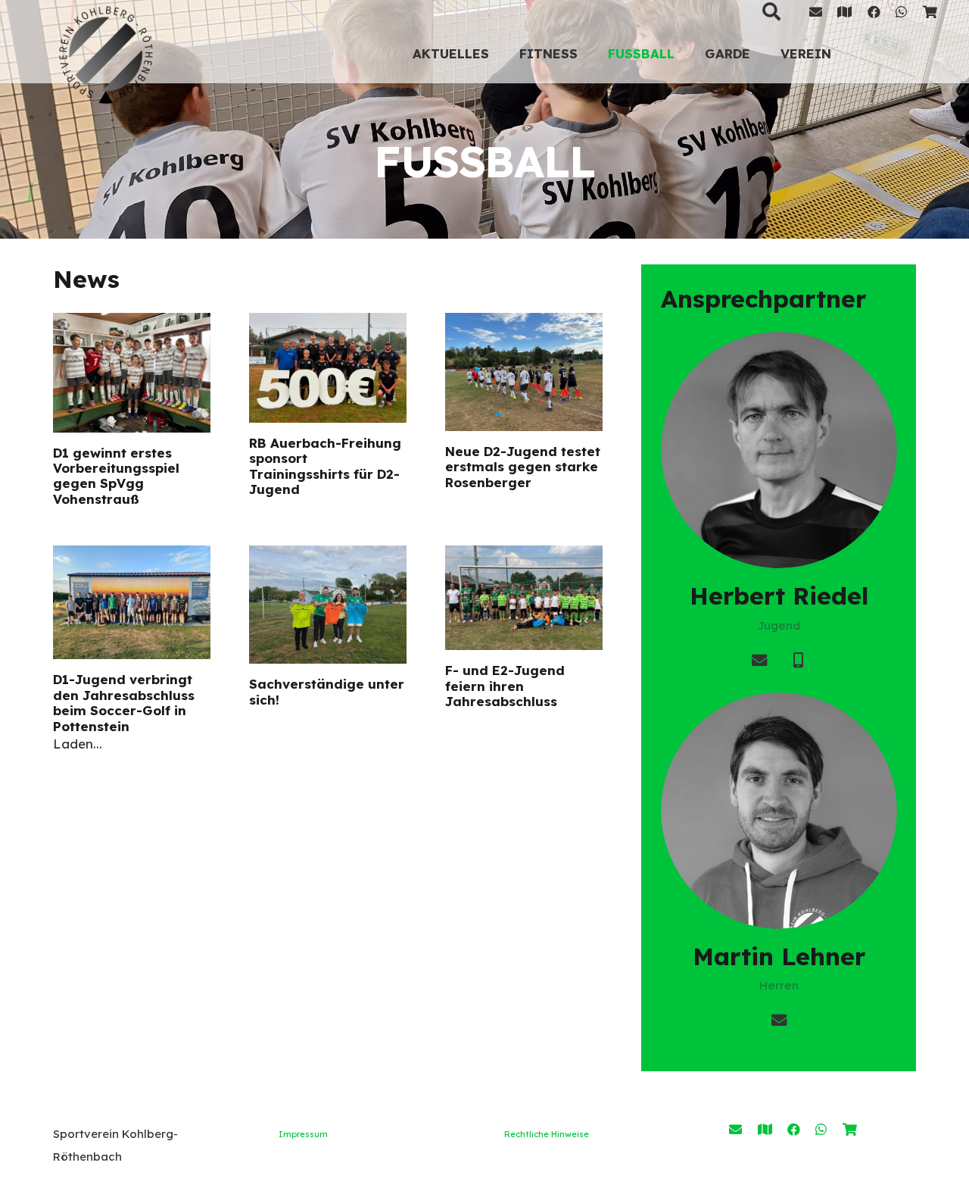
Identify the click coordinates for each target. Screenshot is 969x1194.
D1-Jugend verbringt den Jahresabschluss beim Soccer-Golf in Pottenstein (124, 702)
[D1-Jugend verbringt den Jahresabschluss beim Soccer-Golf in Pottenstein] (131, 602)
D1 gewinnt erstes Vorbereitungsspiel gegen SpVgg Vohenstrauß (116, 476)
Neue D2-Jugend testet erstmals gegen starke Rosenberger (522, 466)
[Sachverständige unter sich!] (328, 604)
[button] (589, 53)
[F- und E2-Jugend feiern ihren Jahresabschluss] (524, 597)
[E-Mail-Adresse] (815, 11)
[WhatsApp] (901, 11)
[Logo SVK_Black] (106, 53)
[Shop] (930, 11)
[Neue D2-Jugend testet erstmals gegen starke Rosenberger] (524, 372)
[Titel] (844, 11)
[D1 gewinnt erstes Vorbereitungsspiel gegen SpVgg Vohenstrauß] (131, 373)
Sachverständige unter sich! (326, 691)
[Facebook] (874, 11)
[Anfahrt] (765, 1129)
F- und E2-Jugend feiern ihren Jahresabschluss (505, 685)
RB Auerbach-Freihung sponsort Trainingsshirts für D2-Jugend (325, 466)
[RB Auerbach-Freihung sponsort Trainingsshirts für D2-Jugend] (328, 368)
